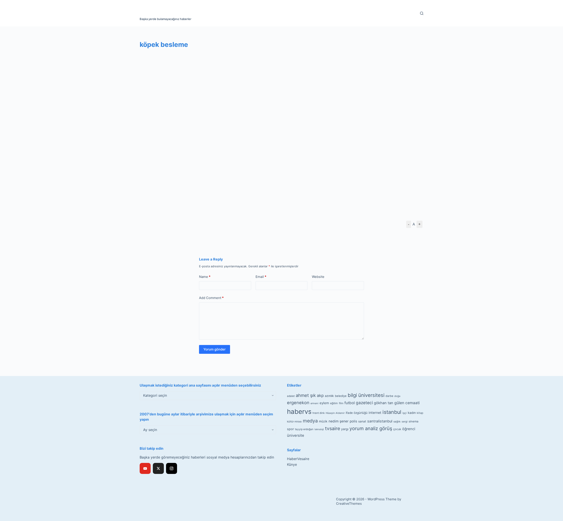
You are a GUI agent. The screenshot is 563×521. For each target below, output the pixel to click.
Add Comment (211, 298)
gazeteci (364, 402)
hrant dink (319, 413)
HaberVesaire (298, 459)
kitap (420, 413)
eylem (324, 403)
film (341, 403)
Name (204, 277)
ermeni (314, 403)
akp (320, 395)
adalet (291, 396)
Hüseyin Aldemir (335, 413)
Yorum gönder (214, 349)
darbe (389, 396)
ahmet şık (306, 395)
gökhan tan (383, 403)
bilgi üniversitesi (366, 395)
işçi (404, 413)
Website (318, 277)
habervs (299, 411)
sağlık (396, 421)
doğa (397, 396)
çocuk (397, 429)
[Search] (421, 13)
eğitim (334, 403)
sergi (405, 421)
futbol (349, 402)
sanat (362, 421)
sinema (413, 421)
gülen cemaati (407, 402)
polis (353, 421)
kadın (412, 413)
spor (290, 429)
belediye (341, 396)
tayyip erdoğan (304, 429)
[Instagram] (171, 468)
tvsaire (332, 428)
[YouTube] (145, 468)
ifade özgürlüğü (356, 413)
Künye (292, 464)
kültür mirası (294, 421)
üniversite (295, 435)
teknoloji (319, 429)
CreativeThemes (349, 503)
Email (261, 277)
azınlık (329, 396)
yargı (344, 429)
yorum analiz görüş (370, 428)
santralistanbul (379, 421)
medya (310, 421)
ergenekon (298, 402)
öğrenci (408, 429)
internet (375, 413)
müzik (323, 421)
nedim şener (339, 421)
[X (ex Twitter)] (158, 468)
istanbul (391, 412)
